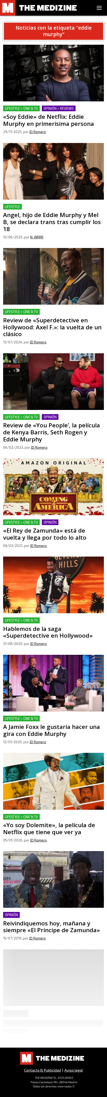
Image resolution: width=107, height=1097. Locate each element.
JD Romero (37, 132)
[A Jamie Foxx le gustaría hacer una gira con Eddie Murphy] (53, 683)
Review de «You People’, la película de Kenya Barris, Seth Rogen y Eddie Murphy (51, 420)
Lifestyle (12, 207)
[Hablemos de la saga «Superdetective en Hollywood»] (53, 585)
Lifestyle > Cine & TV (21, 108)
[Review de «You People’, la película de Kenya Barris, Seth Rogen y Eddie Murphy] (53, 381)
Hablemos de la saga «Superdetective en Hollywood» (53, 620)
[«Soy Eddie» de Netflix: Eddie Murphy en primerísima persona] (53, 73)
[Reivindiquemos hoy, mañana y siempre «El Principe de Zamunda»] (53, 879)
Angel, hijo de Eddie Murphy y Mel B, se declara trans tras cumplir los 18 (53, 210)
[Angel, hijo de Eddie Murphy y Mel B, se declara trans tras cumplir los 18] (53, 171)
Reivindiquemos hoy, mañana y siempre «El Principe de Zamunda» (51, 918)
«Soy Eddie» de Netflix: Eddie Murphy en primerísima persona (53, 111)
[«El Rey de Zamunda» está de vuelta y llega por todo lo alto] (53, 486)
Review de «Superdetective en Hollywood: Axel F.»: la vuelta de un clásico (53, 315)
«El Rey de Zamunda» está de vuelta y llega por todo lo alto (52, 525)
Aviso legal (73, 1070)
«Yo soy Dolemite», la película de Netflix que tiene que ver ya (50, 820)
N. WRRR (36, 237)
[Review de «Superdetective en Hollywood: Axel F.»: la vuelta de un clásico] (53, 276)
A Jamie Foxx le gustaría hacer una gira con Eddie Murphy (49, 721)
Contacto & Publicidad (42, 1070)
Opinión (50, 417)
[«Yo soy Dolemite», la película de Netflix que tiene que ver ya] (53, 781)
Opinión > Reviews (59, 108)
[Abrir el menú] (99, 8)
